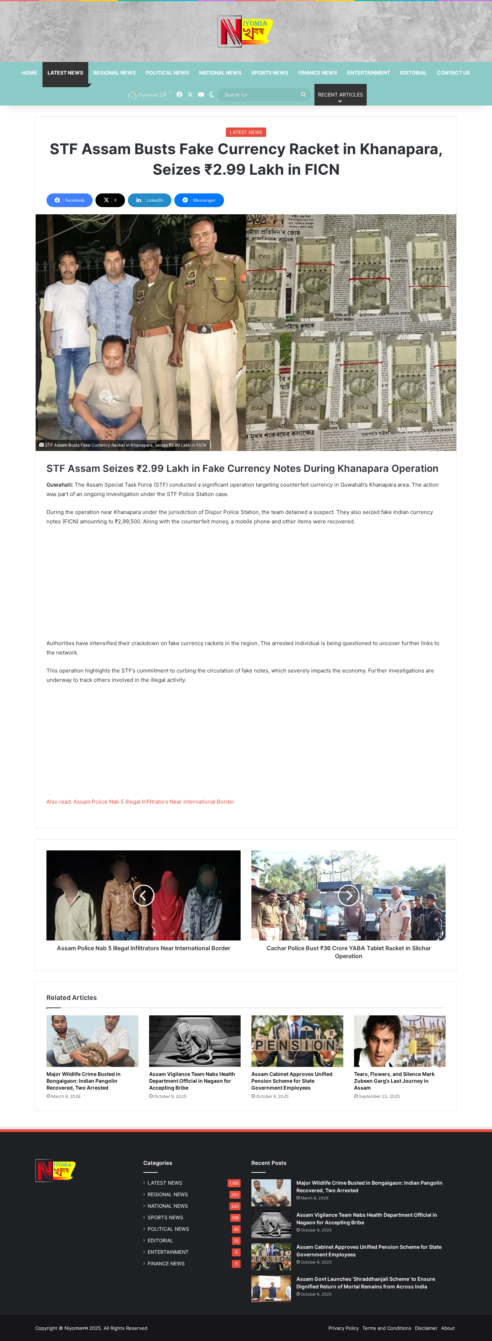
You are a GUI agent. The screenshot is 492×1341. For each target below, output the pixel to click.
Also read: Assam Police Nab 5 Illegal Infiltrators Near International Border (140, 801)
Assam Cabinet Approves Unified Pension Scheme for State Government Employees (291, 1081)
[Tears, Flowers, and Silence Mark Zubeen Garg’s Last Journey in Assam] (400, 1041)
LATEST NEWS (65, 73)
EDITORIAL (413, 73)
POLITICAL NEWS (167, 73)
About (448, 1328)
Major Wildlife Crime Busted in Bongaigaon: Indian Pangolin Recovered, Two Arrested (83, 1081)
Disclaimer (426, 1328)
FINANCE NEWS (317, 73)
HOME (29, 73)
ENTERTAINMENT (368, 73)
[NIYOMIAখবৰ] (246, 31)
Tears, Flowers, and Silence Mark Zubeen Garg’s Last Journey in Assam (394, 1081)
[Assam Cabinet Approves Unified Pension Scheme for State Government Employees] (297, 1041)
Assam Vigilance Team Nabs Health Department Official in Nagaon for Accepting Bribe (192, 1081)
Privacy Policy (343, 1328)
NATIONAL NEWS (220, 73)
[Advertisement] (246, 585)
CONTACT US (453, 73)
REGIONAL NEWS (114, 73)
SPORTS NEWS (269, 73)
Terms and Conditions (386, 1328)
